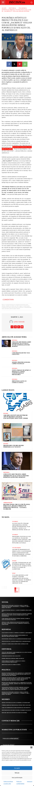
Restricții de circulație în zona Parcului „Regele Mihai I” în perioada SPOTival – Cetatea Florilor (16, 507)
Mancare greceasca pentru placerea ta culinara (14, 712)
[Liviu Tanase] (11, 322)
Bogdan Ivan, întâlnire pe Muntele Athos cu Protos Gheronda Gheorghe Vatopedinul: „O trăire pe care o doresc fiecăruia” (15, 606)
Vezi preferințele (17, 777)
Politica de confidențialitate (10, 738)
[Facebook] (9, 64)
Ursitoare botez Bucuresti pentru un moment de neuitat (16, 710)
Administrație (7, 502)
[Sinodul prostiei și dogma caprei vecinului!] (6, 362)
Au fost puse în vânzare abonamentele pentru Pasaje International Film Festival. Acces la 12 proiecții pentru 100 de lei (21, 526)
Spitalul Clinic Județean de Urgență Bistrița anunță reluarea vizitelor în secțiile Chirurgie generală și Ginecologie (15, 623)
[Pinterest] (19, 64)
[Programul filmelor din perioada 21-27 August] (17, 432)
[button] (31, 747)
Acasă (4, 8)
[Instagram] (15, 326)
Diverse (5, 413)
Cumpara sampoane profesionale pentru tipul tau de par (16, 705)
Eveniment (15, 521)
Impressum (29, 781)
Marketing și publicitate (14, 729)
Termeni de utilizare (8, 745)
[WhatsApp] (24, 64)
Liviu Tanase (19, 322)
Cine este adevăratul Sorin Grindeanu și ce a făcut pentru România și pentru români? (16, 475)
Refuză (17, 773)
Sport (13, 573)
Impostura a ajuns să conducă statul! (11, 664)
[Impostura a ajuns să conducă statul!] (6, 381)
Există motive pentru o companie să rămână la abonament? (17, 632)
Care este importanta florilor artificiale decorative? (16, 707)
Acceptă (17, 768)
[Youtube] (22, 326)
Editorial (12, 8)
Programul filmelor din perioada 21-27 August (13, 446)
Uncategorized (16, 547)
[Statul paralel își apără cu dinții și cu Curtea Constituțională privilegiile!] (6, 371)
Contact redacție (11, 721)
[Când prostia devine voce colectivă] (6, 353)
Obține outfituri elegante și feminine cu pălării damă (16, 702)
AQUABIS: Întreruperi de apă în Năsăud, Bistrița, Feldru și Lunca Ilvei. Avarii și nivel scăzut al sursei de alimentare (21, 566)
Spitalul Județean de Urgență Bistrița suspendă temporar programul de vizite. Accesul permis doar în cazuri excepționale (17, 615)
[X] (14, 64)
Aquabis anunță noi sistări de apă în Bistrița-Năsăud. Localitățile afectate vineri (15, 417)
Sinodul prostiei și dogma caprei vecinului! (13, 658)
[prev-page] (3, 587)
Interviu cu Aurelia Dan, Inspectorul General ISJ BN (15, 643)
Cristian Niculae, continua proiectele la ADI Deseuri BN (16, 641)
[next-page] (6, 587)
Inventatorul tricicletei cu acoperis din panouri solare (16, 638)
